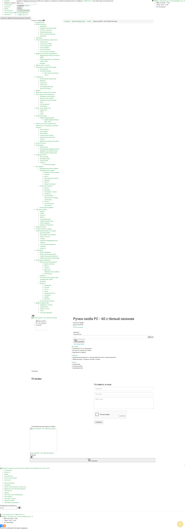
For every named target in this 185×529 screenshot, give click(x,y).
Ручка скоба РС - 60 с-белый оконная (42, 453)
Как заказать (8, 10)
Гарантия (75, 355)
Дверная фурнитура (78, 21)
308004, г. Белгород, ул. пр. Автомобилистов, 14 (169, 1)
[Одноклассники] (4, 526)
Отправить (98, 422)
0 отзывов (79, 327)
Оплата (74, 362)
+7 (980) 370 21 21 (22, 15)
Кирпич (27, 5)
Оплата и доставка (10, 12)
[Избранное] (33, 316)
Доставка (75, 346)
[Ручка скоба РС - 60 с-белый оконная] (44, 318)
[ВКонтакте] (1, 526)
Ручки (89, 21)
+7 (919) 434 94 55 (23, 10)
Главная (67, 21)
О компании (8, 5)
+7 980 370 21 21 (88, 1)
